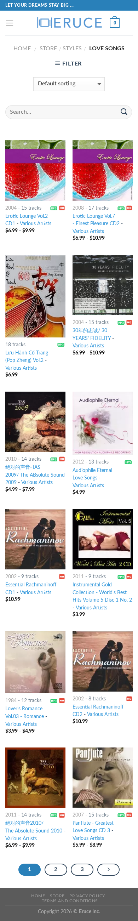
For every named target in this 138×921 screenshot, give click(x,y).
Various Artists (35, 223)
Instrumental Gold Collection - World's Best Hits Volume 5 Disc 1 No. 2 (102, 592)
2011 (78, 576)
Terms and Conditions (70, 901)
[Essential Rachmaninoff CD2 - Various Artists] (103, 661)
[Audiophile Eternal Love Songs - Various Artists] (103, 423)
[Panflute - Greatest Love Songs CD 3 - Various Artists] (103, 777)
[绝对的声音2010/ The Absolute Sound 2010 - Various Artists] (35, 777)
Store (48, 48)
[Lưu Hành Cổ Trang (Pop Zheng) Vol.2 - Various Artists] (35, 296)
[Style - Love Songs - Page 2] (108, 870)
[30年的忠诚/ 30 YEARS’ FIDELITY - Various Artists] (103, 285)
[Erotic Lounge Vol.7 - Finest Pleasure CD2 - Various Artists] (103, 170)
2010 (11, 459)
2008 (78, 208)
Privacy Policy (87, 896)
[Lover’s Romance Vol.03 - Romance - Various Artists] (35, 662)
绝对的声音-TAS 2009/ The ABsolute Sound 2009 (35, 475)
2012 (78, 462)
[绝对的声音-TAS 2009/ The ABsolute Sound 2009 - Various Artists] (35, 422)
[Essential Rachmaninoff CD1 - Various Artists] (35, 539)
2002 (11, 576)
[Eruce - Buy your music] (69, 23)
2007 (78, 815)
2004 (11, 208)
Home (22, 48)
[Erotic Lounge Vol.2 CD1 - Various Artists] (35, 170)
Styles (72, 48)
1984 (11, 700)
